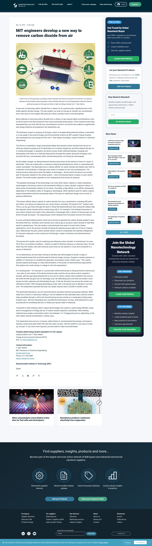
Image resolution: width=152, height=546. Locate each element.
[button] (44, 4)
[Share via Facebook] (17, 376)
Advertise (73, 517)
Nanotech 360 (26, 519)
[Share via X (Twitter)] (22, 376)
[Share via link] (33, 376)
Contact (96, 522)
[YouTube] (34, 533)
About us (96, 517)
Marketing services (77, 519)
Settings (128, 542)
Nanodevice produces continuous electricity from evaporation (75, 419)
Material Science (114, 163)
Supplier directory (27, 517)
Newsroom (97, 519)
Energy (18, 368)
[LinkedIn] (23, 533)
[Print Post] (39, 376)
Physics (111, 192)
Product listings (27, 522)
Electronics (112, 209)
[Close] (149, 542)
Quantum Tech (113, 148)
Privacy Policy (103, 542)
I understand (140, 542)
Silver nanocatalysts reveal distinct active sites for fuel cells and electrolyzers (30, 419)
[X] (28, 533)
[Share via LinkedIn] (28, 376)
